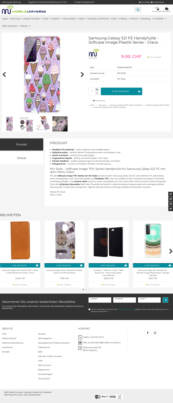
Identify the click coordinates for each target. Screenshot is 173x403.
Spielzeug (146, 18)
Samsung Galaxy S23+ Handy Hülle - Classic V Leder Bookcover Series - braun (20, 271)
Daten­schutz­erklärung (12, 343)
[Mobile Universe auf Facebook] (148, 333)
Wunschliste (100, 101)
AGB (4, 334)
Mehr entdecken (10, 26)
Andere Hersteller (31, 18)
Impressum (7, 347)
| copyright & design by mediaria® (37, 392)
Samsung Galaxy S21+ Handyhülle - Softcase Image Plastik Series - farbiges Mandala (152, 272)
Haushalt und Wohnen (99, 18)
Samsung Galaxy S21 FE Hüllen (158, 105)
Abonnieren (165, 300)
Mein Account (44, 365)
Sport (82, 18)
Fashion (135, 18)
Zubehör (56, 18)
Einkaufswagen (45, 374)
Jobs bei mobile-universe (50, 356)
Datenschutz (44, 347)
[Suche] (137, 9)
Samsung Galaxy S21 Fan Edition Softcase (110, 107)
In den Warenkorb (120, 91)
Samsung (16, 18)
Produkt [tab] (21, 144)
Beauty (124, 18)
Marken (24, 26)
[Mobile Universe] (24, 9)
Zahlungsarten (45, 338)
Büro (115, 18)
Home (92, 105)
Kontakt (6, 352)
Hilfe (40, 361)
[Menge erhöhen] (97, 89)
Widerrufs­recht (9, 338)
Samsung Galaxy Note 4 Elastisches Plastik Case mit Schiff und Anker (64, 271)
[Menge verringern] (97, 93)
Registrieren (44, 369)
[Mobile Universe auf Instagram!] (155, 333)
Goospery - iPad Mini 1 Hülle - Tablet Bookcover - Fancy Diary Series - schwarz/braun (109, 272)
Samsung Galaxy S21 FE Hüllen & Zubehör (126, 105)
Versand (42, 334)
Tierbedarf (159, 18)
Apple (5, 18)
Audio (46, 18)
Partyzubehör (70, 18)
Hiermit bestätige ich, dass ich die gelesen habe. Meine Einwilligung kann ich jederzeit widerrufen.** (130, 310)
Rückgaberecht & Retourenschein (54, 343)
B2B (40, 352)
